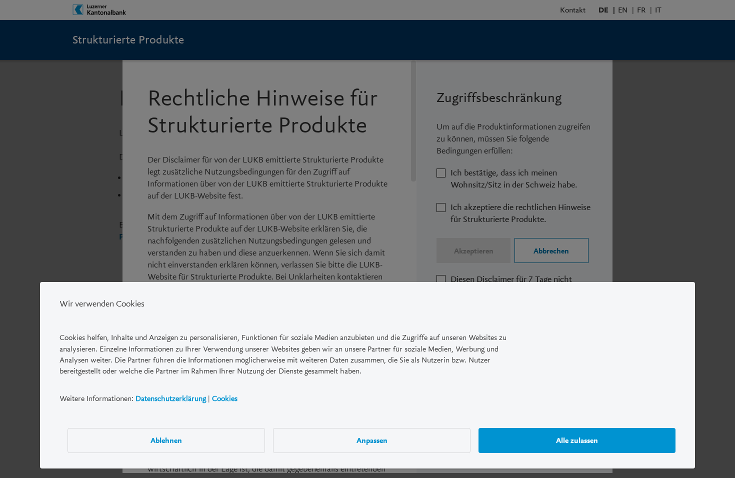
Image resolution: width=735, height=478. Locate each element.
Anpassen (372, 440)
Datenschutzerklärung (171, 398)
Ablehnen (166, 440)
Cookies (225, 398)
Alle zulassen (577, 440)
